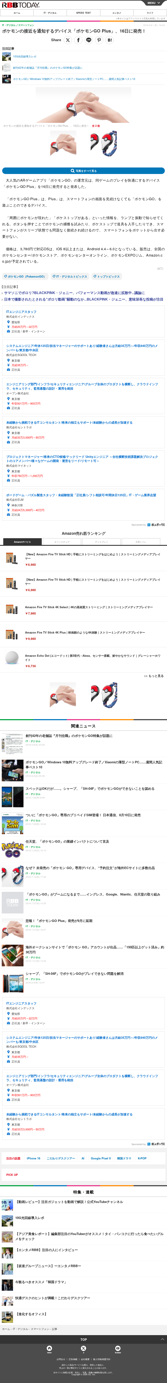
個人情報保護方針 (101, 1359)
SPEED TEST (83, 13)
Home (49, 1353)
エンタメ (116, 13)
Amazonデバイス (22, 541)
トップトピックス (108, 276)
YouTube (118, 1353)
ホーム (17, 13)
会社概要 (85, 1359)
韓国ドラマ (124, 1158)
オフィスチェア (62, 541)
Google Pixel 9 (101, 1158)
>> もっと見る (154, 675)
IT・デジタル (50, 13)
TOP (83, 1339)
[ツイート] (68, 40)
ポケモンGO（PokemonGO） (27, 276)
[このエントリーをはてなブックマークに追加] (109, 40)
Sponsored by (139, 524)
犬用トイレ (140, 541)
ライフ (150, 13)
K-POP (142, 1158)
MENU (151, 3)
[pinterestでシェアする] (99, 40)
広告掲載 (73, 1359)
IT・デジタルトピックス (71, 276)
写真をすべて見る (86, 170)
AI (83, 1158)
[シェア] (78, 40)
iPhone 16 (33, 1158)
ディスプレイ (101, 541)
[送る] (89, 40)
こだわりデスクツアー (61, 1158)
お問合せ (61, 1359)
